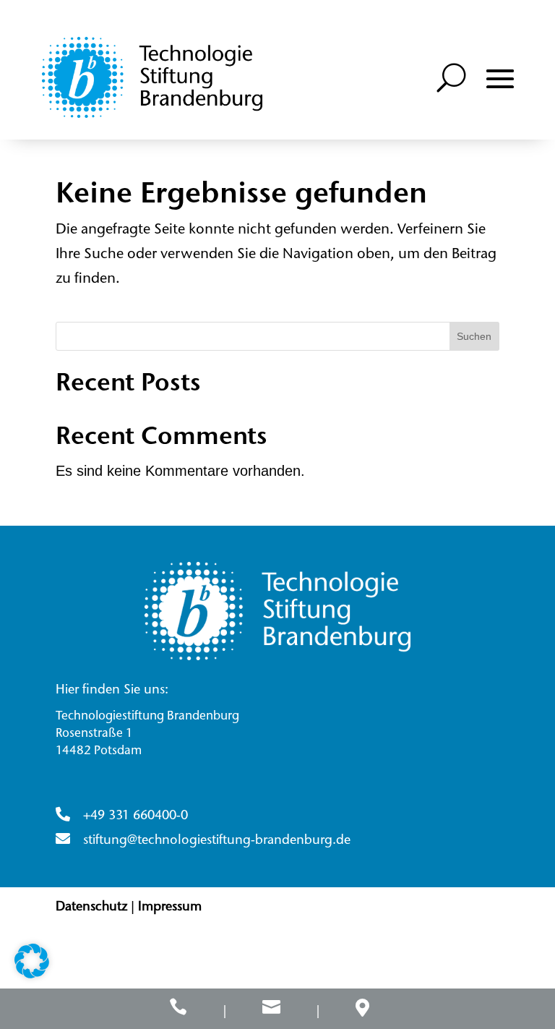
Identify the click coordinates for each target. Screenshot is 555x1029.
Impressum (170, 907)
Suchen (474, 336)
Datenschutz (91, 907)
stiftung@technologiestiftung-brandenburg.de (216, 840)
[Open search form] (451, 77)
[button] (500, 79)
